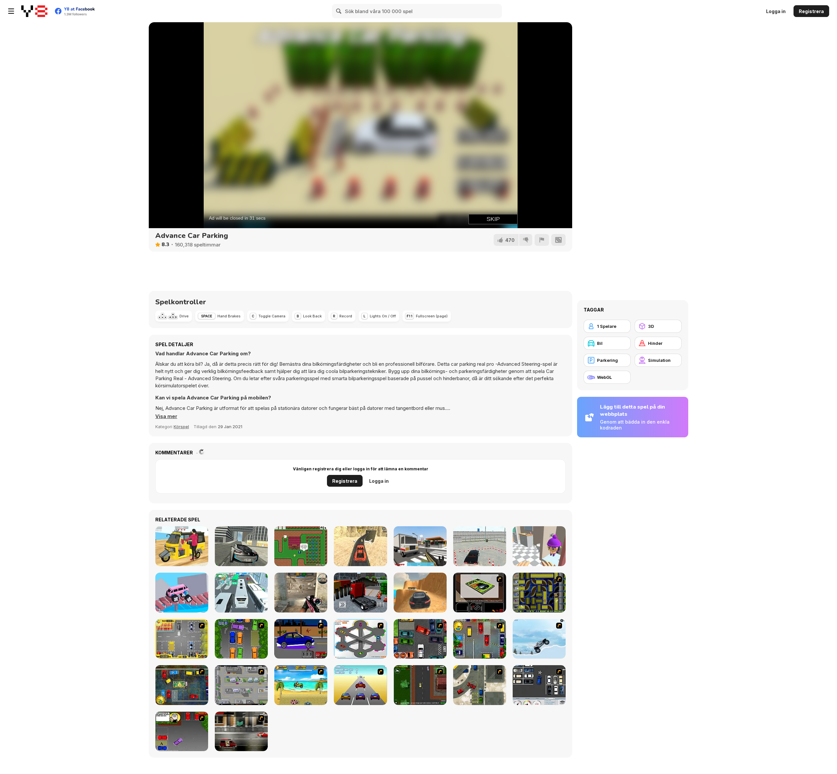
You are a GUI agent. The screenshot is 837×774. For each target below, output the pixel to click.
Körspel (181, 426)
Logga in (776, 11)
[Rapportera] (542, 240)
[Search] (339, 11)
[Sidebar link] (11, 11)
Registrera (811, 11)
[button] (166, 416)
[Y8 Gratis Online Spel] (34, 11)
